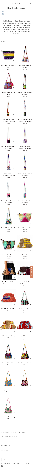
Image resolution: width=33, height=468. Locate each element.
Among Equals (7, 463)
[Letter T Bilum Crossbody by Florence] (25, 162)
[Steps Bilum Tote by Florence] (8, 379)
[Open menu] (4, 3)
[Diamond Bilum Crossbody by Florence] (25, 81)
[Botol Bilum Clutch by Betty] (25, 243)
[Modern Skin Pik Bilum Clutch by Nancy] (25, 270)
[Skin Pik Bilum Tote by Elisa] (25, 351)
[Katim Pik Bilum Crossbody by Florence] (25, 135)
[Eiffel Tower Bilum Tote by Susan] (25, 54)
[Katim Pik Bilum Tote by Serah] (8, 216)
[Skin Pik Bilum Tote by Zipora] (8, 351)
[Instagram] (5, 466)
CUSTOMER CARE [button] (6, 445)
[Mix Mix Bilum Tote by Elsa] (8, 81)
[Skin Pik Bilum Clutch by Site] (8, 297)
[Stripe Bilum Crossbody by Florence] (25, 189)
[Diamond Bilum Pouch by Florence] (25, 216)
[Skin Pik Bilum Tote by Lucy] (25, 379)
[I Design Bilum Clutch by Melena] (25, 324)
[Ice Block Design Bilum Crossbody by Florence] (25, 108)
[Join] (29, 436)
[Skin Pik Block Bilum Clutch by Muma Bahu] (8, 270)
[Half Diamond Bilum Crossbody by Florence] (8, 108)
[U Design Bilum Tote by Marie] (25, 297)
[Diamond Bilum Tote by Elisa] (8, 406)
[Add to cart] (14, 61)
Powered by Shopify (22, 463)
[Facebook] (2, 466)
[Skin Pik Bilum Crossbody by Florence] (8, 135)
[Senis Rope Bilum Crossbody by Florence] (8, 162)
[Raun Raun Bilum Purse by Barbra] (8, 54)
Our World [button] (4, 450)
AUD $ (5, 459)
